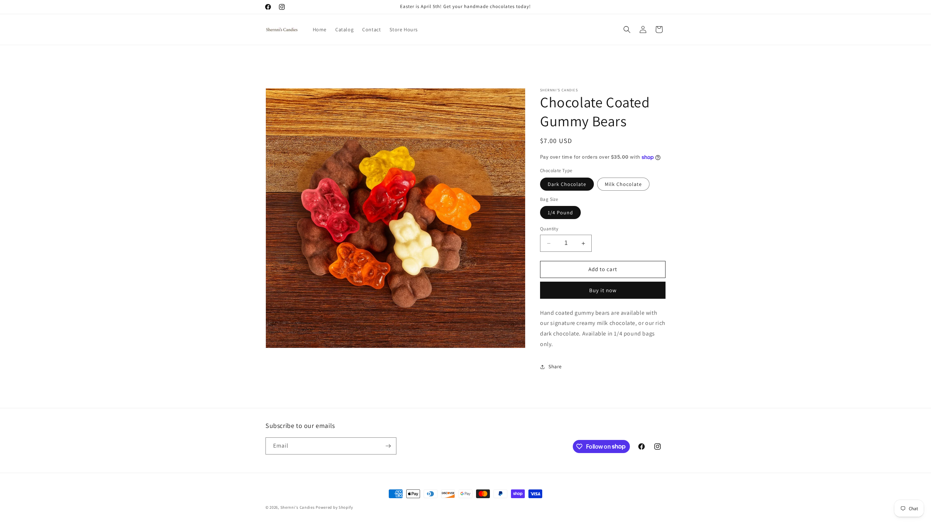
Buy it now (603, 290)
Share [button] (555, 367)
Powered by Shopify (334, 507)
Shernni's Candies (297, 507)
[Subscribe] (388, 445)
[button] (627, 29)
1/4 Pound (560, 213)
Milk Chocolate (623, 184)
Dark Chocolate (567, 184)
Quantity (549, 229)
